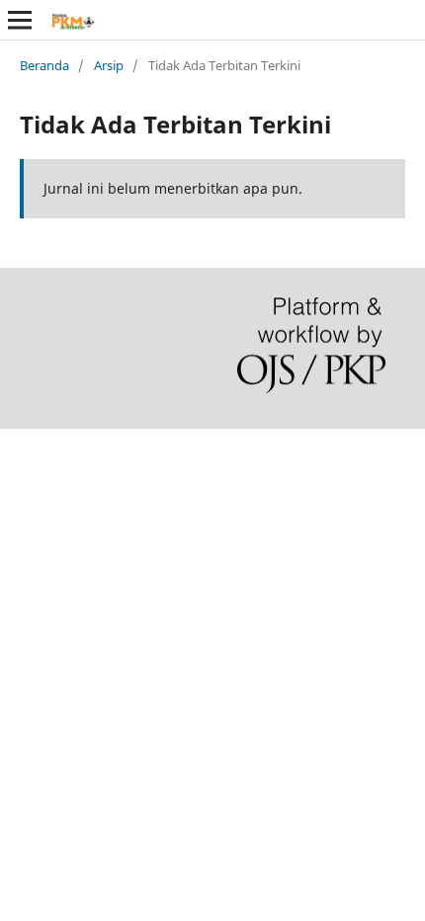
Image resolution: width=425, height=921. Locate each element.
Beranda (44, 65)
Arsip (109, 65)
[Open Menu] (20, 20)
